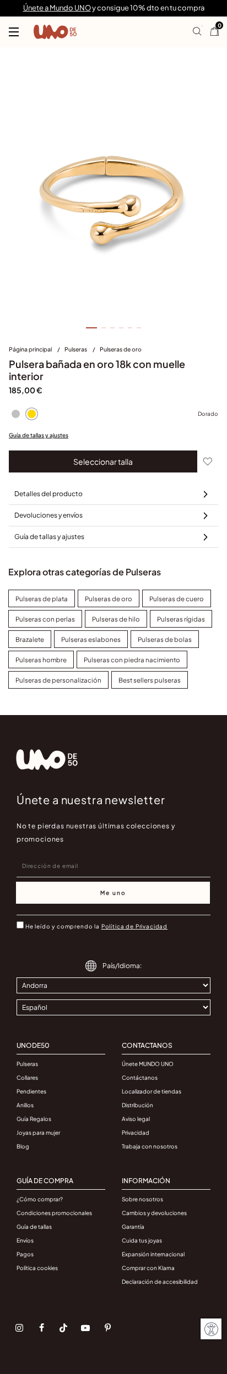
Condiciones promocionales (54, 1213)
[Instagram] (19, 1327)
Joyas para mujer (38, 1132)
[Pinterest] (107, 1327)
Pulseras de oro (121, 349)
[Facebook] (41, 1327)
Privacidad (135, 1132)
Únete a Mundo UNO (57, 7)
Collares (27, 1077)
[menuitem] (36, 351)
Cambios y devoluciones (154, 1213)
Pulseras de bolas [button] (165, 639)
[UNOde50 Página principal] (55, 32)
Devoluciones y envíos (48, 515)
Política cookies (37, 1268)
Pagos (25, 1254)
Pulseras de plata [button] (41, 599)
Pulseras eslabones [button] (91, 639)
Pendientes (31, 1091)
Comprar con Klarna (148, 1268)
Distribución (137, 1105)
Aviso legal (136, 1118)
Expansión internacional (153, 1254)
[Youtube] (85, 1327)
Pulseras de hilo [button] (116, 619)
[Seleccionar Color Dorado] (31, 413)
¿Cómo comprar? (40, 1199)
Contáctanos (140, 1077)
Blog (23, 1146)
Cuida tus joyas (142, 1240)
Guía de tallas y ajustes (38, 435)
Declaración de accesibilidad (160, 1281)
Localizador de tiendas (151, 1091)
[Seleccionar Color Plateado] (15, 413)
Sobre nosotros (142, 1199)
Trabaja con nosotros (149, 1146)
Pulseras (76, 349)
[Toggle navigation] (13, 31)
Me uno (113, 892)
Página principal (31, 349)
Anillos (25, 1105)
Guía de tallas (34, 1226)
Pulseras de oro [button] (108, 599)
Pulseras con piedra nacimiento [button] (132, 660)
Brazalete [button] (29, 639)
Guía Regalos (34, 1118)
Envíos (25, 1240)
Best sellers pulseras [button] (149, 680)
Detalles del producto (48, 494)
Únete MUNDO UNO (148, 1063)
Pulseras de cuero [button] (176, 599)
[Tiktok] (63, 1327)
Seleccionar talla (103, 461)
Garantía (133, 1226)
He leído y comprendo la (96, 926)
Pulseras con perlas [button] (45, 619)
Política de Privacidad (134, 926)
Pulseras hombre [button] (41, 660)
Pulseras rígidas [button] (181, 619)
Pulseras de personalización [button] (58, 680)
